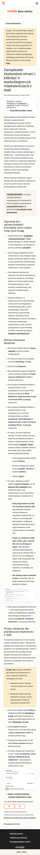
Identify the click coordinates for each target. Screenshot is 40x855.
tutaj (8, 63)
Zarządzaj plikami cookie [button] (20, 842)
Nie (20, 806)
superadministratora (15, 206)
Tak (9, 806)
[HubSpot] (3, 3)
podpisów (22, 103)
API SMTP (27, 248)
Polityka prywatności (18, 838)
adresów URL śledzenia (17, 487)
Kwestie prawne (16, 834)
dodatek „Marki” (26, 445)
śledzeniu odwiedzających (18, 333)
